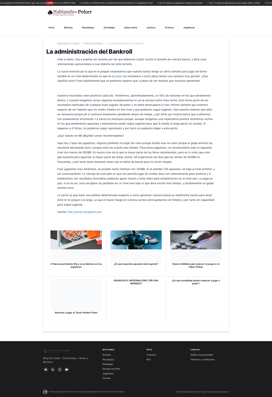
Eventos (169, 27)
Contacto (151, 354)
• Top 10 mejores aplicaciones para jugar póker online (228, 3)
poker (118, 76)
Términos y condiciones (202, 359)
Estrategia (109, 27)
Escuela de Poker (111, 368)
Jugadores (189, 27)
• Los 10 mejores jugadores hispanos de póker (175, 3)
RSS (149, 359)
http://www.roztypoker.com (85, 211)
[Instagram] (59, 369)
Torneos (106, 378)
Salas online (130, 27)
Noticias (68, 27)
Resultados (88, 27)
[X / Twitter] (52, 369)
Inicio (51, 27)
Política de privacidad (201, 354)
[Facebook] (45, 369)
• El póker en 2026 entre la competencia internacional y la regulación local (111, 3)
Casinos (151, 27)
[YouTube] (66, 369)
